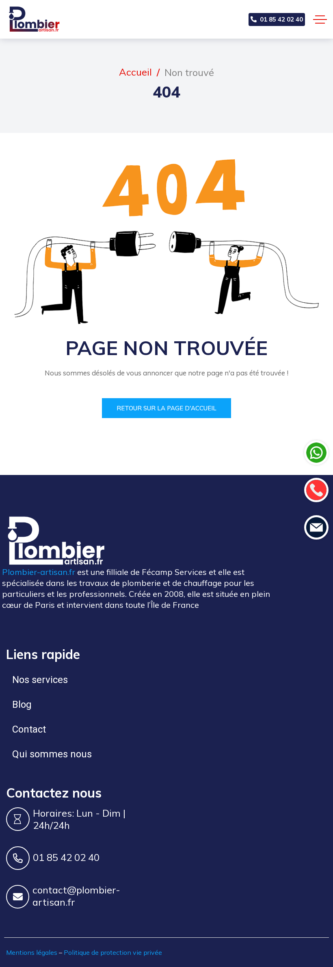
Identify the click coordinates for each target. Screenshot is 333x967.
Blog (22, 704)
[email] (316, 527)
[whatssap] (316, 452)
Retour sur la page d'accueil (166, 408)
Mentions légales (31, 952)
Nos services (40, 679)
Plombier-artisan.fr (38, 572)
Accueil (135, 72)
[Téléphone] (316, 490)
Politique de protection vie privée (113, 952)
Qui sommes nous (52, 754)
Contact (29, 729)
